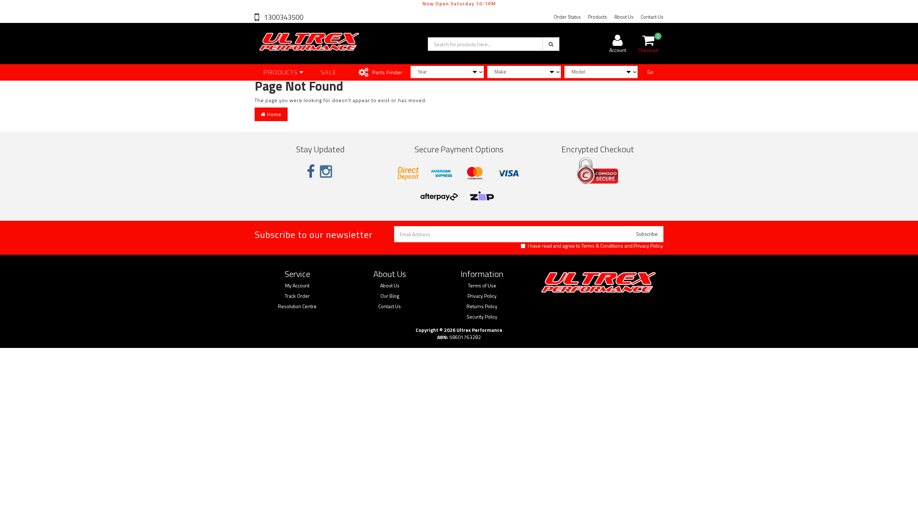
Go (650, 72)
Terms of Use (482, 285)
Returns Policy (482, 306)
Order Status (567, 16)
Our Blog (389, 296)
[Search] (551, 44)
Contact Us (652, 16)
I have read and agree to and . (595, 245)
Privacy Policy (648, 245)
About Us (624, 16)
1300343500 (282, 17)
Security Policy (482, 316)
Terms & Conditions (602, 245)
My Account (297, 285)
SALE (329, 72)
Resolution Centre (297, 306)
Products (597, 16)
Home (273, 114)
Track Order (297, 296)
